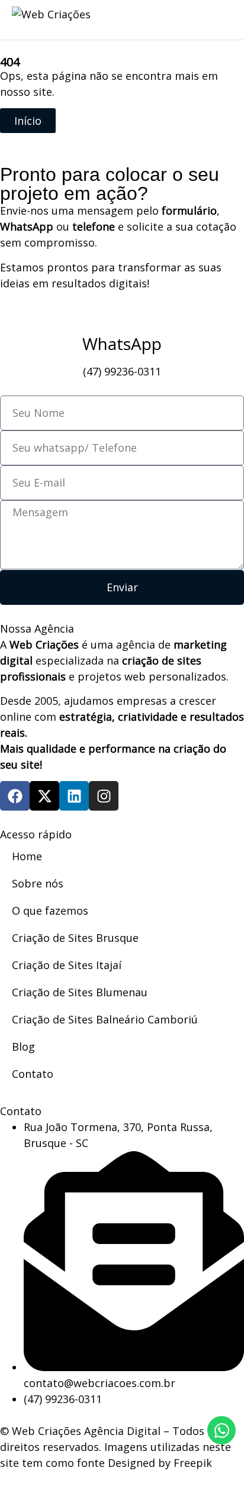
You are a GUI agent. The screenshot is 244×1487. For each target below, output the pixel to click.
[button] (217, 18)
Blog (23, 1046)
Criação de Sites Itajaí (66, 965)
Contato (32, 1074)
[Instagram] (103, 796)
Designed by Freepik (160, 1463)
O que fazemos (50, 910)
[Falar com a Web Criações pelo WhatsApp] (221, 1430)
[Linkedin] (74, 796)
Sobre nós (37, 883)
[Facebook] (15, 796)
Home (27, 856)
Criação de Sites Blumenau (79, 992)
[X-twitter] (44, 796)
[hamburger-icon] (162, 20)
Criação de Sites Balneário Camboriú (105, 1019)
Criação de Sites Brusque (75, 938)
